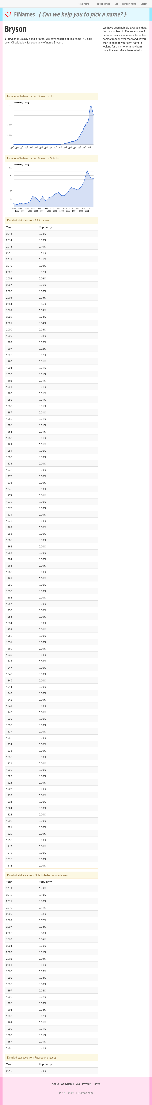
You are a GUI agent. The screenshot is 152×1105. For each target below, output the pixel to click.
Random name (129, 3)
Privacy (86, 1084)
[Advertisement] (51, 72)
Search (144, 3)
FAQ (77, 1084)
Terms (96, 1084)
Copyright (66, 1084)
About (55, 1084)
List (116, 3)
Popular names (103, 3)
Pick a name (84, 3)
